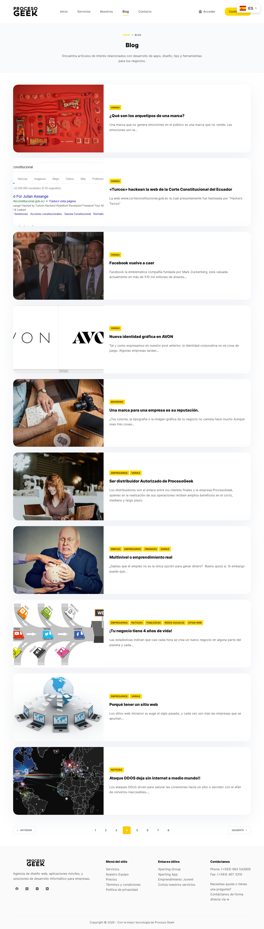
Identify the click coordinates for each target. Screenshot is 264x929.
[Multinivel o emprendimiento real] (58, 560)
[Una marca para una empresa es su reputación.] (58, 413)
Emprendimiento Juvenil (175, 879)
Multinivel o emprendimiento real (140, 557)
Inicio (64, 11)
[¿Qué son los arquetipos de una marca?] (58, 118)
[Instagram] (37, 888)
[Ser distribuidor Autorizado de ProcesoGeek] (58, 486)
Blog (126, 11)
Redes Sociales (174, 622)
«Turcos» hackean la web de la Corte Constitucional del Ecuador (170, 189)
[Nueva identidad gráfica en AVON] (58, 339)
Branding (117, 401)
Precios (111, 879)
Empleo (115, 549)
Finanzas (151, 549)
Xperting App (168, 874)
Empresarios (119, 472)
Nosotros (106, 11)
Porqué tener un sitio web (133, 704)
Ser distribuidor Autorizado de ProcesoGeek (151, 481)
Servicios (83, 11)
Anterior (26, 830)
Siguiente (238, 830)
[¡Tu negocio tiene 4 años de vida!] (58, 634)
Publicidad (153, 622)
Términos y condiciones (123, 884)
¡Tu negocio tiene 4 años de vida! (140, 631)
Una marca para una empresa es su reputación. (154, 410)
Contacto (145, 11)
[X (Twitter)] (27, 888)
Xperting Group (169, 869)
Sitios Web (195, 622)
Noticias (137, 622)
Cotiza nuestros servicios (176, 884)
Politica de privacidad (122, 890)
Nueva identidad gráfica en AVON (141, 336)
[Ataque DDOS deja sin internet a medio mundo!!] (58, 781)
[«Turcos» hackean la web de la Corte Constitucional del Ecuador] (58, 192)
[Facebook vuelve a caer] (58, 266)
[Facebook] (16, 888)
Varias (115, 107)
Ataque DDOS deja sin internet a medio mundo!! (154, 778)
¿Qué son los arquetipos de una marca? (147, 115)
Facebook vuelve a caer (131, 263)
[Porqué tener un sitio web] (58, 707)
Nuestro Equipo (117, 874)
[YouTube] (47, 888)
